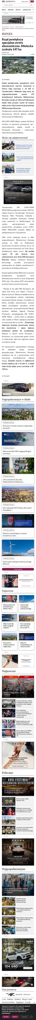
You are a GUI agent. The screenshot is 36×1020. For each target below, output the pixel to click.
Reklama (10, 999)
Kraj (4, 10)
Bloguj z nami (27, 999)
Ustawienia (24, 1017)
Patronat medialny (8, 1002)
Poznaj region (11, 785)
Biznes (11, 10)
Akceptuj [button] (6, 1017)
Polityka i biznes (19, 26)
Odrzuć (15, 1017)
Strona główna (5, 26)
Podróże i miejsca (13, 689)
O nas (4, 999)
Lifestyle (27, 10)
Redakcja (18, 999)
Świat (18, 10)
